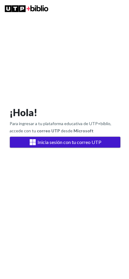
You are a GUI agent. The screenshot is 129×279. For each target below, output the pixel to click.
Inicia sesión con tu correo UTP (69, 142)
